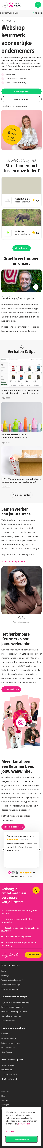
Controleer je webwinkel (11, 1016)
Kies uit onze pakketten (15, 561)
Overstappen (6, 1052)
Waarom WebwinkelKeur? (12, 980)
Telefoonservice (8, 1020)
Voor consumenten (9, 989)
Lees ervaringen (21, 99)
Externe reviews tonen (10, 1043)
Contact (4, 1100)
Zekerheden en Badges (11, 984)
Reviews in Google (8, 1038)
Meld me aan (33, 954)
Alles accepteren (21, 1139)
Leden (3, 971)
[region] (21, 595)
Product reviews (8, 1047)
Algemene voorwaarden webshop (15, 1002)
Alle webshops (22, 248)
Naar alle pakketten (13, 826)
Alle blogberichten (21, 495)
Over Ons (5, 1091)
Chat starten (7, 1079)
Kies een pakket (21, 91)
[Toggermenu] (5, 5)
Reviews (4, 1034)
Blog (3, 1096)
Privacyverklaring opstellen (12, 1007)
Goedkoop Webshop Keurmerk (14, 1011)
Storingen (5, 1104)
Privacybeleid (24, 1123)
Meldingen (5, 975)
